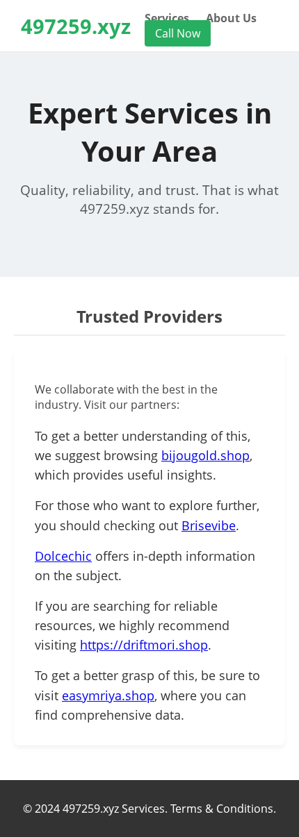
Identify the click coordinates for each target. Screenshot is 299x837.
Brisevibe (208, 525)
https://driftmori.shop (144, 644)
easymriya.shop (108, 695)
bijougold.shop (205, 455)
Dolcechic (63, 556)
